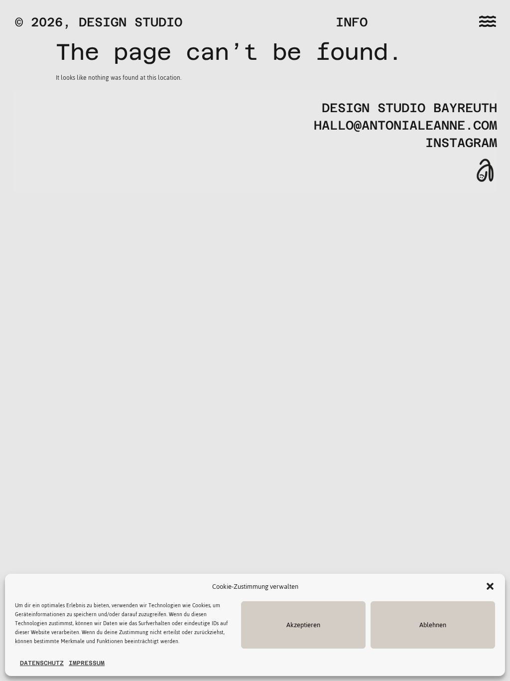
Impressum (87, 663)
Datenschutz (42, 663)
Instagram (461, 143)
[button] (490, 586)
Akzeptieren (303, 625)
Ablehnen (432, 625)
